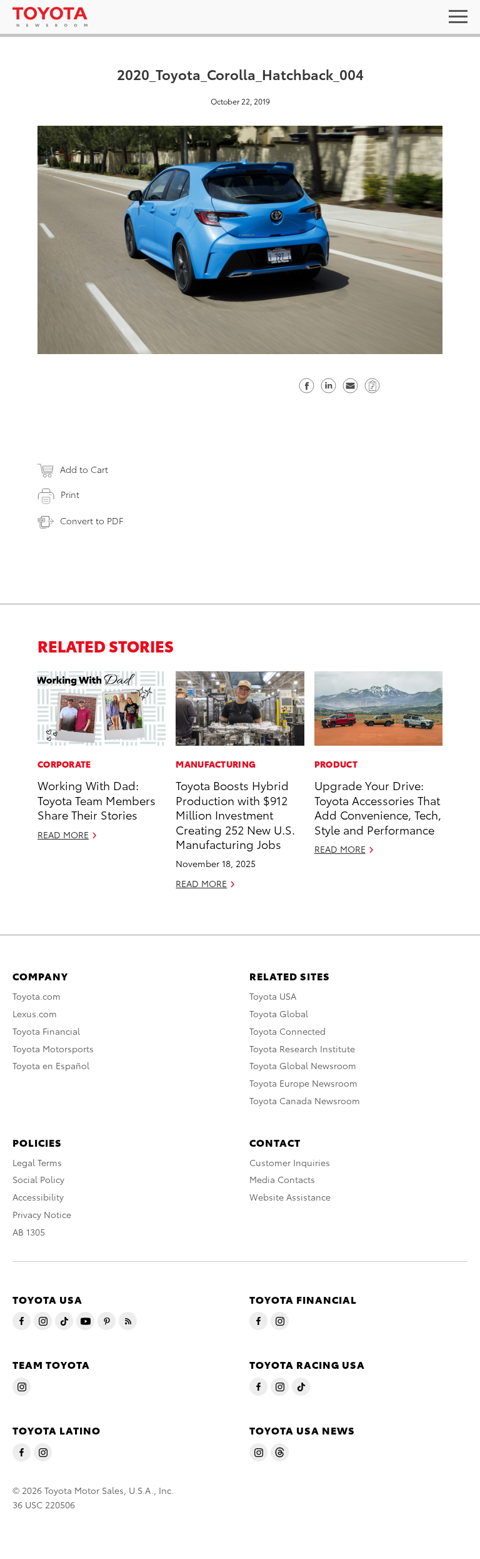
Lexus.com (34, 1013)
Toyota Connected (287, 1031)
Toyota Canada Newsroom (304, 1100)
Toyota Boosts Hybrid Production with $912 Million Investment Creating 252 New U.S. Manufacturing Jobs (235, 814)
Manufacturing (216, 764)
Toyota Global (278, 1013)
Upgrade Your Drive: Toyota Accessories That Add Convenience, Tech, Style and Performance (377, 806)
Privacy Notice (41, 1214)
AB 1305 (28, 1232)
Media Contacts (282, 1179)
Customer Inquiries (289, 1162)
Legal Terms (37, 1162)
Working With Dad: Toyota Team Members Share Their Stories (97, 799)
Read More (63, 834)
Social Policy (38, 1179)
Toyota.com (36, 996)
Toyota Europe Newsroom (303, 1083)
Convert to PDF (91, 520)
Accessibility (38, 1197)
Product (336, 764)
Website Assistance (290, 1197)
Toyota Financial (46, 1031)
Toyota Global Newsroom (302, 1065)
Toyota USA (272, 996)
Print (70, 494)
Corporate (64, 764)
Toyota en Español (50, 1065)
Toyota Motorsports (53, 1048)
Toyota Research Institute (302, 1048)
